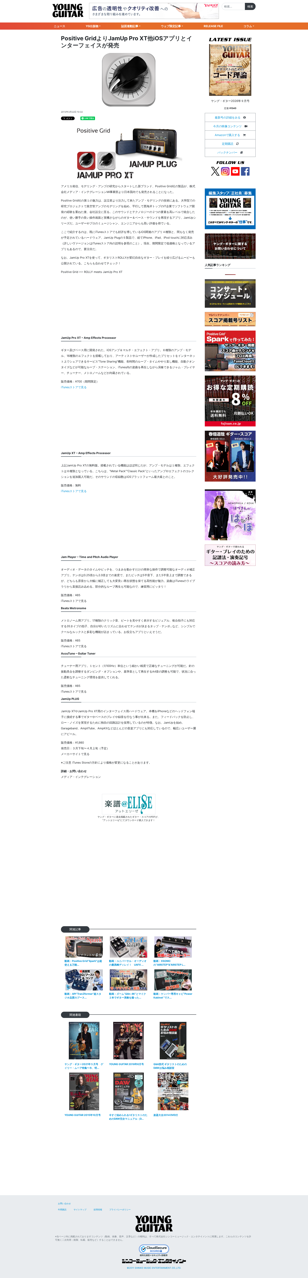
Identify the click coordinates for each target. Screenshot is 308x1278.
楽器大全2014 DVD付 (165, 1114)
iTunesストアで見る (74, 387)
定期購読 (227, 143)
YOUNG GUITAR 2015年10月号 (83, 1114)
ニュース (59, 26)
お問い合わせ (64, 1203)
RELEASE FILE (213, 26)
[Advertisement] (128, 303)
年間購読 (62, 1209)
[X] (215, 171)
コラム (247, 26)
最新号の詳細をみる (227, 117)
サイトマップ (80, 1209)
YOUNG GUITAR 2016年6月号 (126, 1064)
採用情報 (98, 1209)
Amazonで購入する (227, 135)
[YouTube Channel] (235, 171)
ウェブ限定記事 (171, 26)
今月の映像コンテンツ (227, 126)
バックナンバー (227, 152)
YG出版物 (92, 26)
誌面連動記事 (129, 26)
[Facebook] (245, 171)
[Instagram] (225, 171)
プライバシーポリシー (120, 1209)
